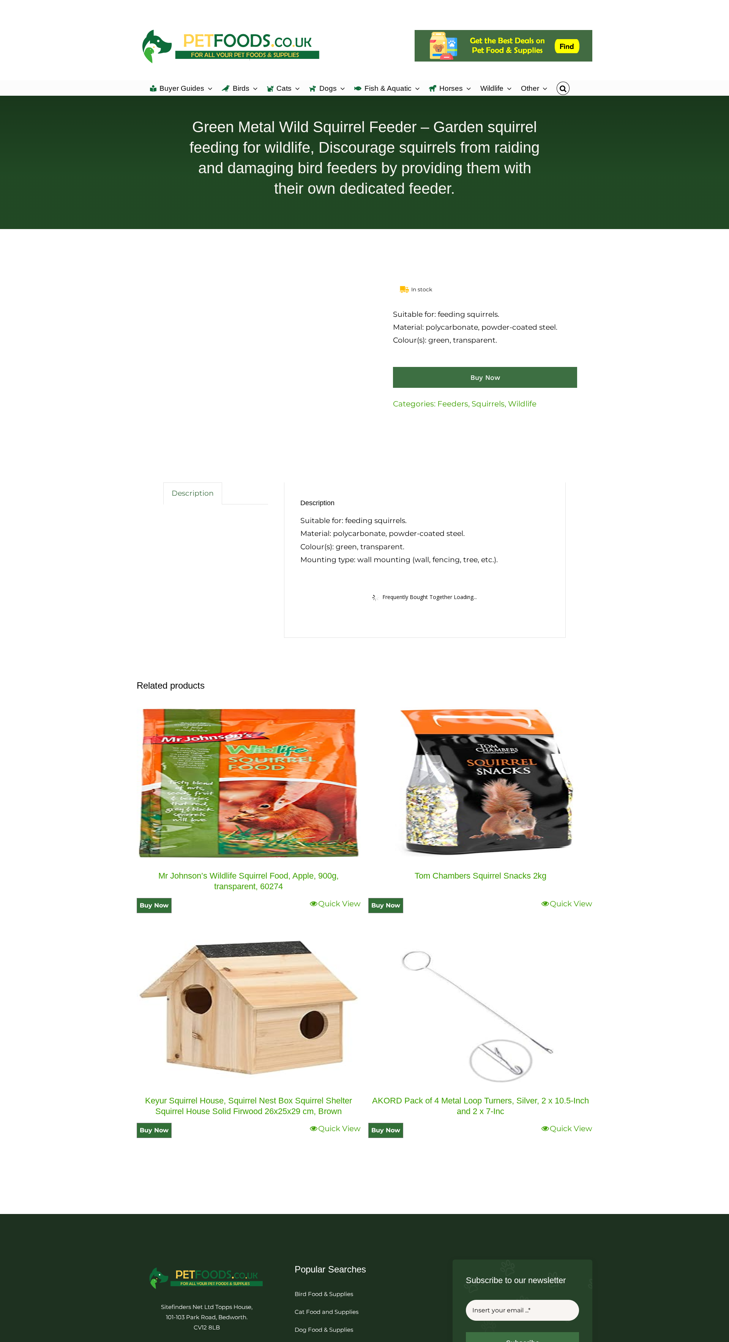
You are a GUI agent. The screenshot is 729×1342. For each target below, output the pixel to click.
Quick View (339, 903)
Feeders (452, 403)
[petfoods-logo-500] (206, 1267)
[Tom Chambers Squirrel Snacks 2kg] (480, 783)
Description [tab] (193, 493)
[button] (563, 87)
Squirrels (488, 403)
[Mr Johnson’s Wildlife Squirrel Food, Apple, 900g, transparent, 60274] (249, 783)
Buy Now (485, 377)
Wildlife (522, 403)
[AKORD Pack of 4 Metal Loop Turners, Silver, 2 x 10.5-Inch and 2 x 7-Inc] (480, 1008)
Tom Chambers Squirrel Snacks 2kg (480, 875)
